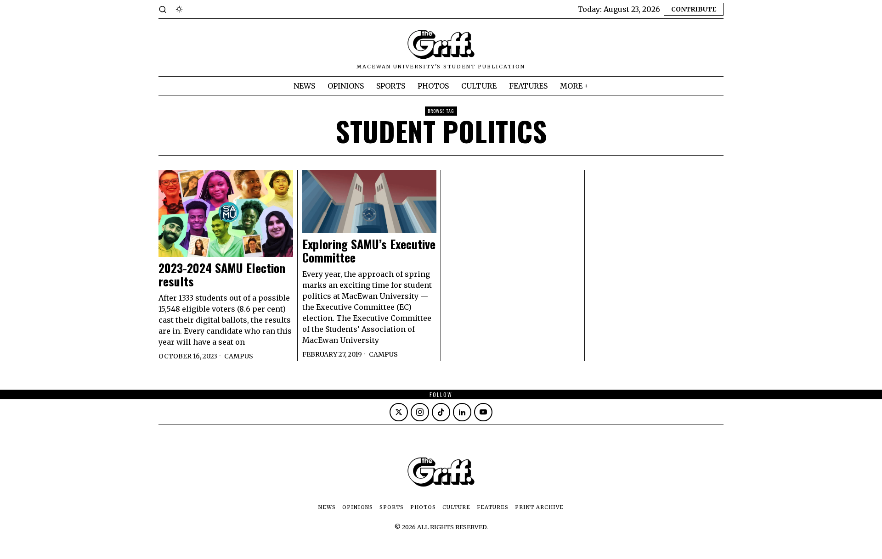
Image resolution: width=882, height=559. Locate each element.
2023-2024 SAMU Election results (221, 275)
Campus (238, 356)
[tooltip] (399, 412)
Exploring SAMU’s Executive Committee (368, 251)
